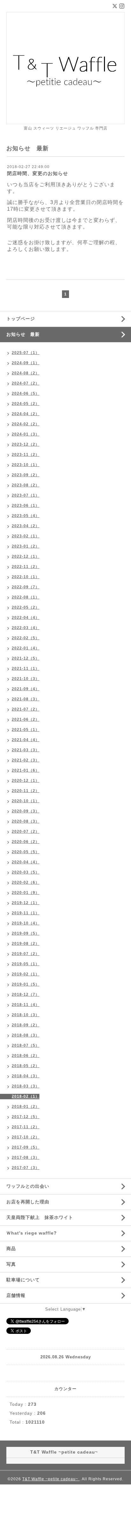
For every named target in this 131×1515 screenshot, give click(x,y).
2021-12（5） (25, 658)
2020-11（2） (25, 791)
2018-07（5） (25, 1045)
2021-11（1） (25, 668)
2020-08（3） (25, 821)
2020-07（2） (25, 831)
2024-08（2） (25, 373)
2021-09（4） (25, 689)
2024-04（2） (25, 414)
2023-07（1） (25, 495)
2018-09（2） (25, 1025)
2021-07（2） (25, 709)
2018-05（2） (25, 1066)
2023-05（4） (25, 515)
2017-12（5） (25, 1117)
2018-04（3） (25, 1076)
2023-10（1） (25, 465)
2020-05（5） (25, 852)
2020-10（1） (25, 801)
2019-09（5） (25, 933)
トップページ (20, 318)
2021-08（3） (25, 699)
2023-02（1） (25, 536)
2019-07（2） (25, 954)
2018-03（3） (25, 1086)
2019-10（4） (25, 923)
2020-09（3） (25, 811)
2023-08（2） (25, 485)
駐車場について (23, 1279)
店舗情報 (15, 1295)
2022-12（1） (25, 556)
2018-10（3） (25, 1015)
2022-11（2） (25, 566)
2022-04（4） (25, 617)
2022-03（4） (25, 628)
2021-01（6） (25, 770)
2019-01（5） (25, 984)
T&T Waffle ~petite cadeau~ (50, 1479)
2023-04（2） (25, 526)
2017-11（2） (25, 1127)
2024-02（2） (25, 424)
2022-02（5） (25, 638)
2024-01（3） (25, 434)
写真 (11, 1264)
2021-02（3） (25, 760)
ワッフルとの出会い (27, 1186)
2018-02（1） (25, 1096)
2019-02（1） (25, 974)
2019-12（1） (25, 903)
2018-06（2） (25, 1055)
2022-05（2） (25, 607)
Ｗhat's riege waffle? (31, 1232)
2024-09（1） (25, 363)
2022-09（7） (25, 587)
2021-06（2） (25, 719)
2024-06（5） (25, 393)
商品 (11, 1248)
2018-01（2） (25, 1106)
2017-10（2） (25, 1137)
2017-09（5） (25, 1147)
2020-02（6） (25, 882)
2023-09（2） (25, 475)
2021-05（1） (25, 729)
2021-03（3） (25, 750)
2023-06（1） (25, 505)
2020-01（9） (25, 892)
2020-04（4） (25, 862)
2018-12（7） (25, 994)
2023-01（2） (25, 546)
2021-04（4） (25, 740)
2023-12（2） (25, 444)
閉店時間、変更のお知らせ (37, 173)
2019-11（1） (25, 913)
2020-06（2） (25, 841)
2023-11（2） (25, 454)
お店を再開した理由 (27, 1201)
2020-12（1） (25, 780)
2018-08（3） (25, 1035)
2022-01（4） (25, 648)
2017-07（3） (25, 1167)
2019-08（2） (25, 943)
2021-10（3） (25, 678)
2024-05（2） (25, 403)
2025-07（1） (25, 352)
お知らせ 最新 (23, 334)
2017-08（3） (25, 1157)
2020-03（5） (25, 872)
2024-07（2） (25, 383)
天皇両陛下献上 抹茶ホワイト (39, 1217)
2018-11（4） (25, 1004)
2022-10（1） (25, 577)
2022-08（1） (25, 597)
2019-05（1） (25, 964)
